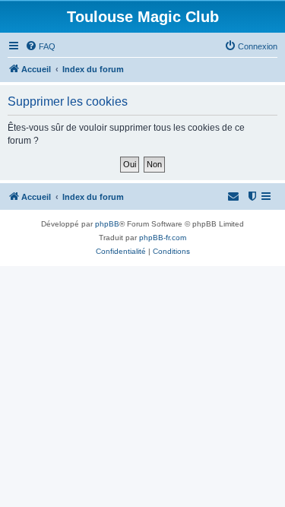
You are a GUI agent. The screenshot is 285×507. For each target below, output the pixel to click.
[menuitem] (40, 46)
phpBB (107, 224)
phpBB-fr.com (162, 237)
